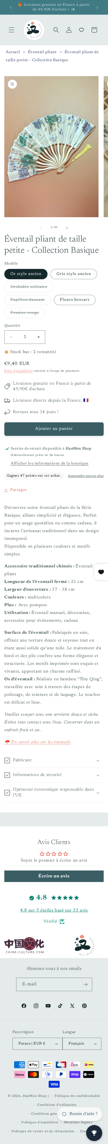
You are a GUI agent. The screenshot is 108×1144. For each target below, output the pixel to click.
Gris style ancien (73, 274)
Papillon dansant (30, 301)
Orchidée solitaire (32, 288)
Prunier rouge (27, 314)
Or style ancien (25, 274)
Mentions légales (78, 1122)
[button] (11, 30)
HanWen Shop (35, 1096)
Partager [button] (18, 490)
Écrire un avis (53, 876)
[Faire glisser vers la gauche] (41, 228)
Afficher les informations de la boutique (50, 464)
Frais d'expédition (18, 371)
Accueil (13, 52)
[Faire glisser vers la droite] (66, 228)
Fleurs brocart (75, 300)
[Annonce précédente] (10, 7)
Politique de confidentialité (77, 1096)
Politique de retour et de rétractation (43, 1131)
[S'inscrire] (85, 984)
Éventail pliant (42, 52)
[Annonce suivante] (97, 7)
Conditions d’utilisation (57, 1105)
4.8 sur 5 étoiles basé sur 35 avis (54, 910)
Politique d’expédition (39, 1122)
